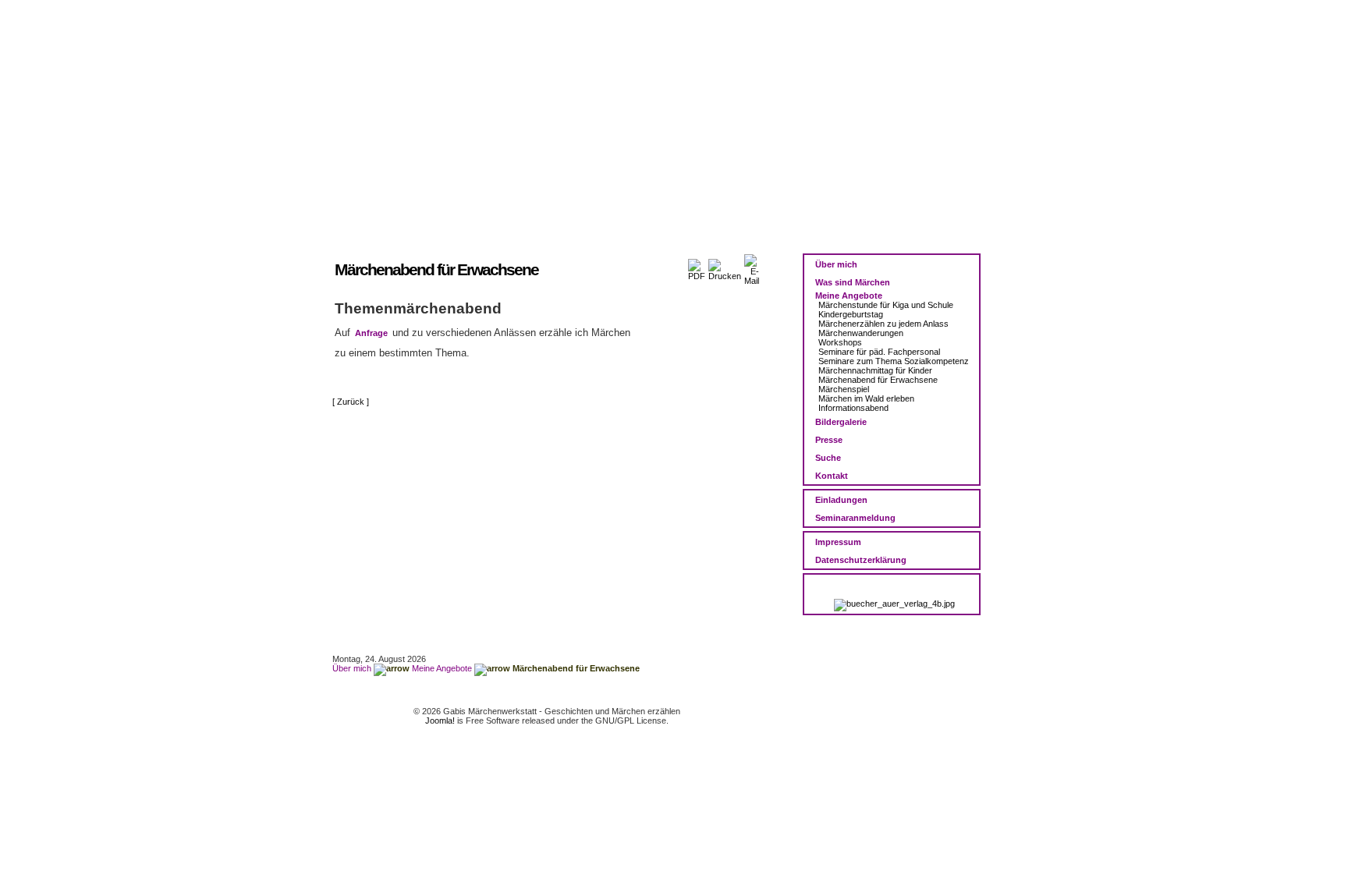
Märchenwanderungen (860, 333)
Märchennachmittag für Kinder (875, 370)
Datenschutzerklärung (860, 560)
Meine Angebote (848, 295)
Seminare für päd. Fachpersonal (879, 351)
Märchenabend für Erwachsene (878, 379)
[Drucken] (724, 266)
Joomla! (440, 720)
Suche (828, 457)
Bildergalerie (841, 422)
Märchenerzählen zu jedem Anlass (883, 323)
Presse (828, 439)
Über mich (836, 264)
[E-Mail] (751, 266)
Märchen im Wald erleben (866, 398)
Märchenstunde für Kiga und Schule (885, 305)
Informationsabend (853, 407)
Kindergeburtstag (850, 314)
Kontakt (831, 475)
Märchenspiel (843, 389)
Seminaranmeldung (855, 517)
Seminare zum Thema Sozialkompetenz (893, 361)
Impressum (838, 542)
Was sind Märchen (852, 282)
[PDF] (696, 266)
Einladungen (841, 500)
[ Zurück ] (350, 401)
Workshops (840, 342)
